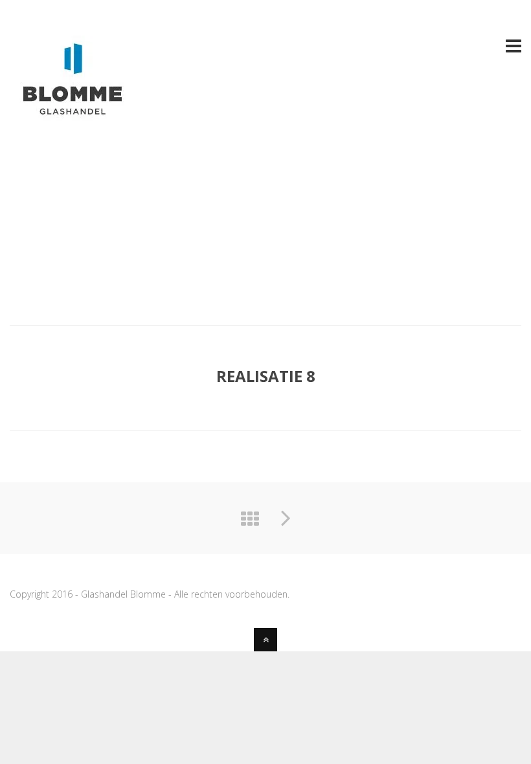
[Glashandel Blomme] (74, 121)
